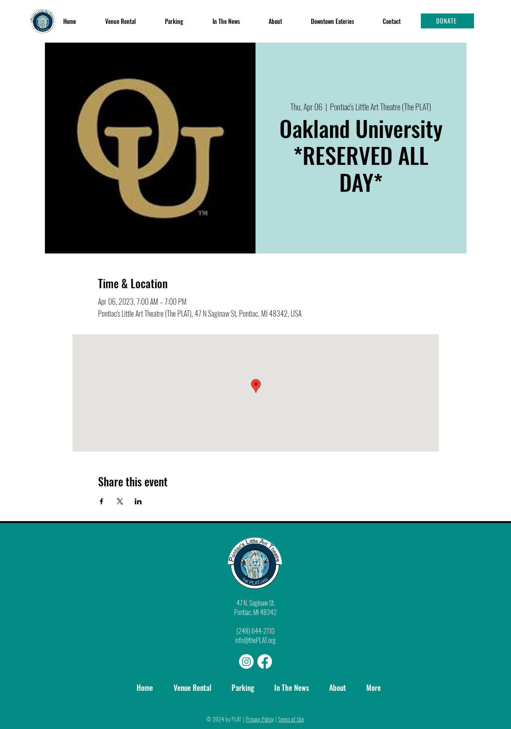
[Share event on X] (119, 501)
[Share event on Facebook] (101, 501)
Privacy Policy (260, 719)
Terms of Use (291, 719)
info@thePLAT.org (255, 640)
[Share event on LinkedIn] (138, 501)
